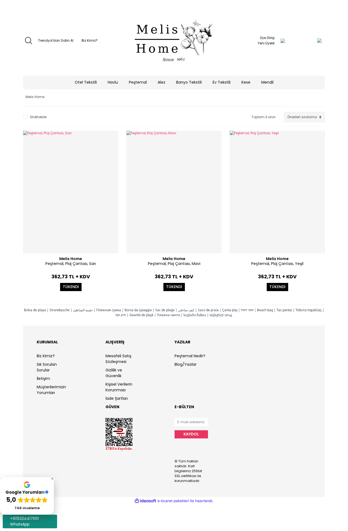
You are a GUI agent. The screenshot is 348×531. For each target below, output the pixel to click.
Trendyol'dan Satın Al (55, 40)
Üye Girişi (267, 37)
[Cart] (308, 40)
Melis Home (70, 258)
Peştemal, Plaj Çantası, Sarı (70, 263)
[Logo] (174, 40)
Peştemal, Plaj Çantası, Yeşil (277, 263)
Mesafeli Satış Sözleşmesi (118, 358)
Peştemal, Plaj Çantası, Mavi (174, 263)
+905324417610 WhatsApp (24, 521)
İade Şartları (116, 398)
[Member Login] (283, 40)
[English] (35, 16)
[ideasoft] (145, 500)
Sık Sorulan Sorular (47, 367)
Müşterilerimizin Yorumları (51, 389)
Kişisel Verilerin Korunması (118, 387)
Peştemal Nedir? (190, 356)
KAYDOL (191, 434)
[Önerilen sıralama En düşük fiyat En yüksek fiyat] (304, 117)
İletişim (43, 378)
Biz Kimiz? (90, 40)
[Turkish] (27, 16)
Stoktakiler (38, 117)
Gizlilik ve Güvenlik (113, 373)
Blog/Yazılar (186, 364)
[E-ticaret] (173, 501)
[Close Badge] (52, 478)
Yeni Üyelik (266, 43)
